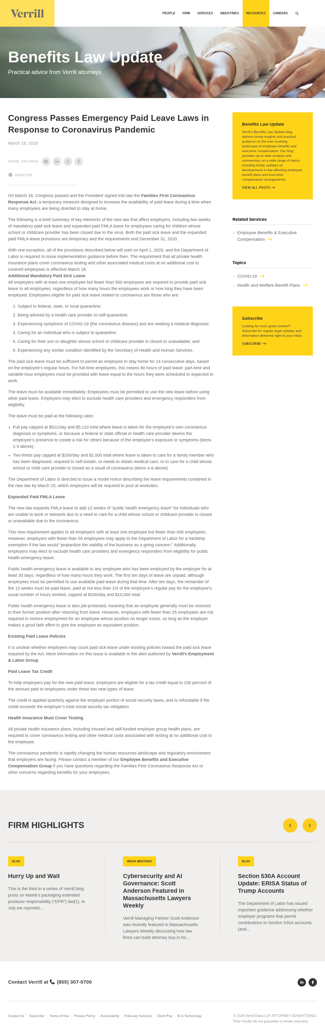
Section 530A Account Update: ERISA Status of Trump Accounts (272, 883)
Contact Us (16, 1016)
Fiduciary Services (138, 1016)
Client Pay (164, 1016)
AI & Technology (189, 1016)
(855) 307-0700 (74, 982)
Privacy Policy (84, 1016)
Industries (229, 13)
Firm (186, 13)
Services (205, 13)
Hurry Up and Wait (34, 876)
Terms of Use (59, 1016)
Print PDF (23, 175)
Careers (280, 13)
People (168, 13)
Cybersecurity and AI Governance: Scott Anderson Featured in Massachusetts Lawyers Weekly (157, 891)
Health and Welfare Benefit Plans (268, 285)
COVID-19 (247, 276)
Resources (256, 13)
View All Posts (256, 187)
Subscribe (251, 343)
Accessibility (109, 1016)
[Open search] (296, 13)
